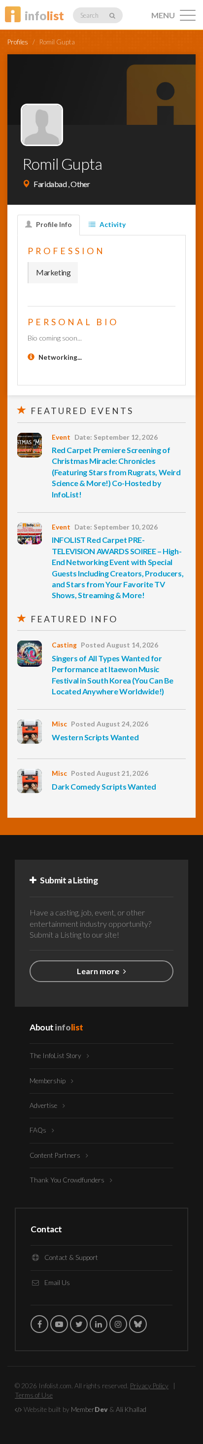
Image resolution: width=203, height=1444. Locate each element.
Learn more (99, 971)
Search (90, 15)
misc (59, 724)
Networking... (60, 357)
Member (89, 1409)
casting (64, 645)
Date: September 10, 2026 (116, 527)
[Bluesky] (138, 1324)
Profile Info (53, 224)
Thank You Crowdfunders (68, 1180)
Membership (48, 1081)
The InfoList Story (56, 1056)
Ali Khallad (131, 1409)
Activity (112, 224)
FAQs (39, 1130)
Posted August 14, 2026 (119, 645)
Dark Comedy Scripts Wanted (104, 786)
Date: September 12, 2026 (116, 437)
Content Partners (56, 1155)
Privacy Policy (149, 1386)
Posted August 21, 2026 (109, 773)
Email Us (56, 1283)
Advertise (44, 1105)
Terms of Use (34, 1395)
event (61, 437)
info (44, 15)
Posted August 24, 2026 (109, 724)
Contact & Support (70, 1257)
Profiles (17, 42)
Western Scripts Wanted (95, 737)
